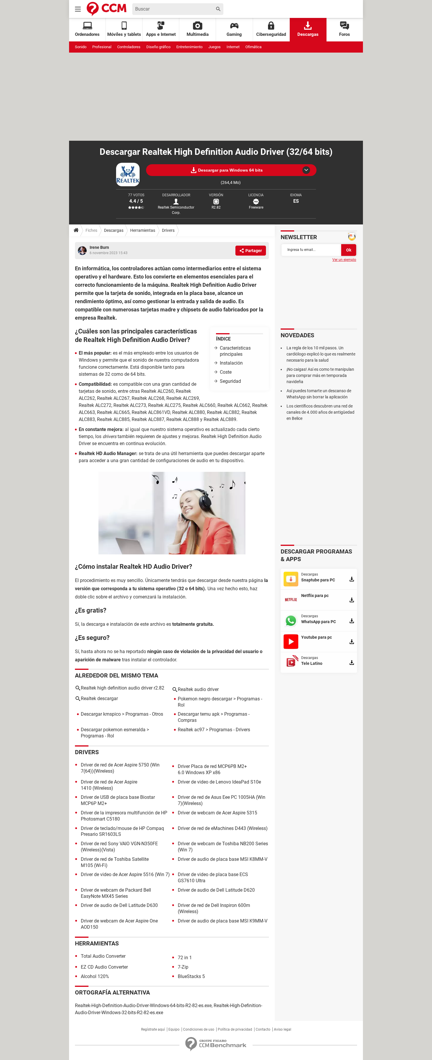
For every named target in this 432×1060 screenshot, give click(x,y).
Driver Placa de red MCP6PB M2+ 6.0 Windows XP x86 (212, 769)
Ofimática (253, 47)
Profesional (101, 47)
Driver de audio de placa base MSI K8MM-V (222, 859)
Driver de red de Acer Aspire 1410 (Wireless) (109, 785)
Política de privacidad (235, 1029)
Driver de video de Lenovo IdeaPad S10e (219, 782)
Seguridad (230, 381)
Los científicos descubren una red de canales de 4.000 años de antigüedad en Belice (320, 412)
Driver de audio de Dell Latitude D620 (216, 890)
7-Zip (183, 967)
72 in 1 (185, 957)
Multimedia (198, 34)
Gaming (234, 34)
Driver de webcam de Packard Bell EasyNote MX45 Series (116, 893)
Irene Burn (99, 247)
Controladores (128, 47)
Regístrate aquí (153, 1029)
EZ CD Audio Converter (104, 967)
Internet (233, 47)
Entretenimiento (189, 47)
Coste (226, 372)
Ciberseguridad (271, 34)
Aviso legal (282, 1029)
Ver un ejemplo (344, 260)
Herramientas (142, 230)
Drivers (168, 230)
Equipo (174, 1029)
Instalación (231, 363)
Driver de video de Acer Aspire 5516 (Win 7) (125, 874)
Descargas (308, 34)
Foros (344, 34)
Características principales (235, 351)
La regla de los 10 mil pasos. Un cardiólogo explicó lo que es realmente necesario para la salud (321, 354)
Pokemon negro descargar (205, 699)
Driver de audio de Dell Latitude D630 (119, 905)
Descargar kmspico (101, 714)
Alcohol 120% (95, 976)
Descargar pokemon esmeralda (113, 729)
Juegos (214, 47)
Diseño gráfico (158, 47)
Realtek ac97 (191, 729)
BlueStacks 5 (191, 976)
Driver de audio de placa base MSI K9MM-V (222, 921)
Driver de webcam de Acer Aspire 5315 (217, 813)
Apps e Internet (161, 34)
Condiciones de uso (198, 1029)
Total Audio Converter (103, 956)
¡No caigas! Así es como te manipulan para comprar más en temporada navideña (320, 375)
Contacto (263, 1029)
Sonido (80, 47)
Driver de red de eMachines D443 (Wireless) (223, 828)
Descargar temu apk (199, 714)
